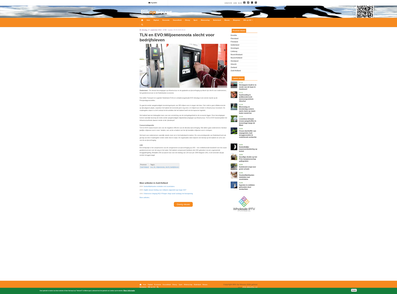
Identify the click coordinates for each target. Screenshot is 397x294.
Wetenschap (205, 20)
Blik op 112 (247, 20)
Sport (195, 20)
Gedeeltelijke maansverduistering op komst (248, 149)
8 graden (153, 3)
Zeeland (234, 67)
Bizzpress (236, 20)
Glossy (187, 20)
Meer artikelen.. (145, 197)
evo (151, 167)
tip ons (240, 3)
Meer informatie (129, 290)
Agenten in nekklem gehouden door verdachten (247, 187)
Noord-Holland (236, 58)
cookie (235, 3)
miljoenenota (160, 167)
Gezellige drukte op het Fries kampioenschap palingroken (248, 159)
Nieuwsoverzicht (142, 20)
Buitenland (217, 20)
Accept (354, 290)
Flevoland (234, 38)
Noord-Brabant (236, 54)
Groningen (235, 48)
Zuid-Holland (144, 167)
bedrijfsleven (174, 167)
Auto (148, 20)
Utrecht (233, 64)
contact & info (228, 3)
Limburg (234, 51)
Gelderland (235, 45)
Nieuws (227, 20)
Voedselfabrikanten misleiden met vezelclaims (246, 177)
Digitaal (156, 20)
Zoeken (142, 24)
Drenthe (234, 35)
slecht (167, 167)
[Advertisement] (183, 193)
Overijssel (234, 61)
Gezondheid (177, 20)
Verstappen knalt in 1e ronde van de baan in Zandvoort (247, 87)
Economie (165, 20)
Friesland (234, 42)
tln (154, 167)
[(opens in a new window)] (244, 3)
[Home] (156, 12)
